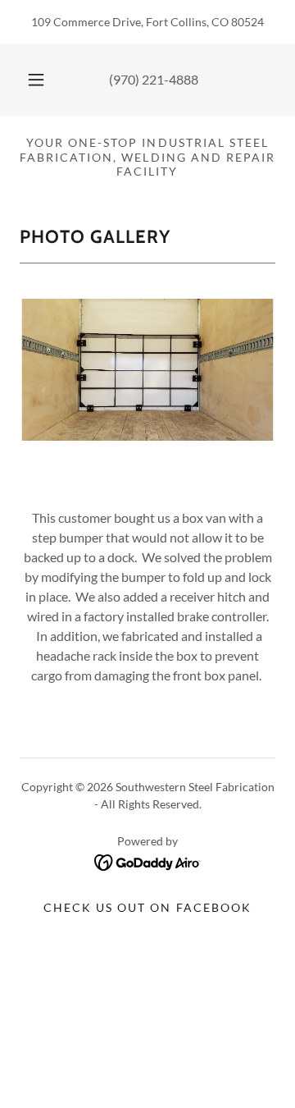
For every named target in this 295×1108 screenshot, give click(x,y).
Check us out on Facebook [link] (147, 907)
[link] (148, 860)
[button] (36, 79)
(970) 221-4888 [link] (153, 79)
